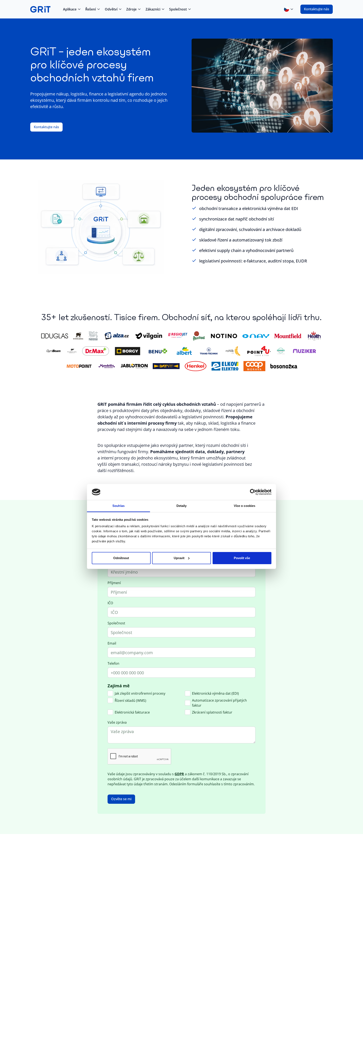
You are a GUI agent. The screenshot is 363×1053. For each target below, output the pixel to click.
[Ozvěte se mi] (121, 799)
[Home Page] (40, 9)
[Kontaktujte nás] (316, 9)
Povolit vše (242, 558)
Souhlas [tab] (118, 506)
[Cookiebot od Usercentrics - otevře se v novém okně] (253, 492)
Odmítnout (121, 558)
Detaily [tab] (181, 506)
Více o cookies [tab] (244, 506)
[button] (71, 9)
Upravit (179, 558)
